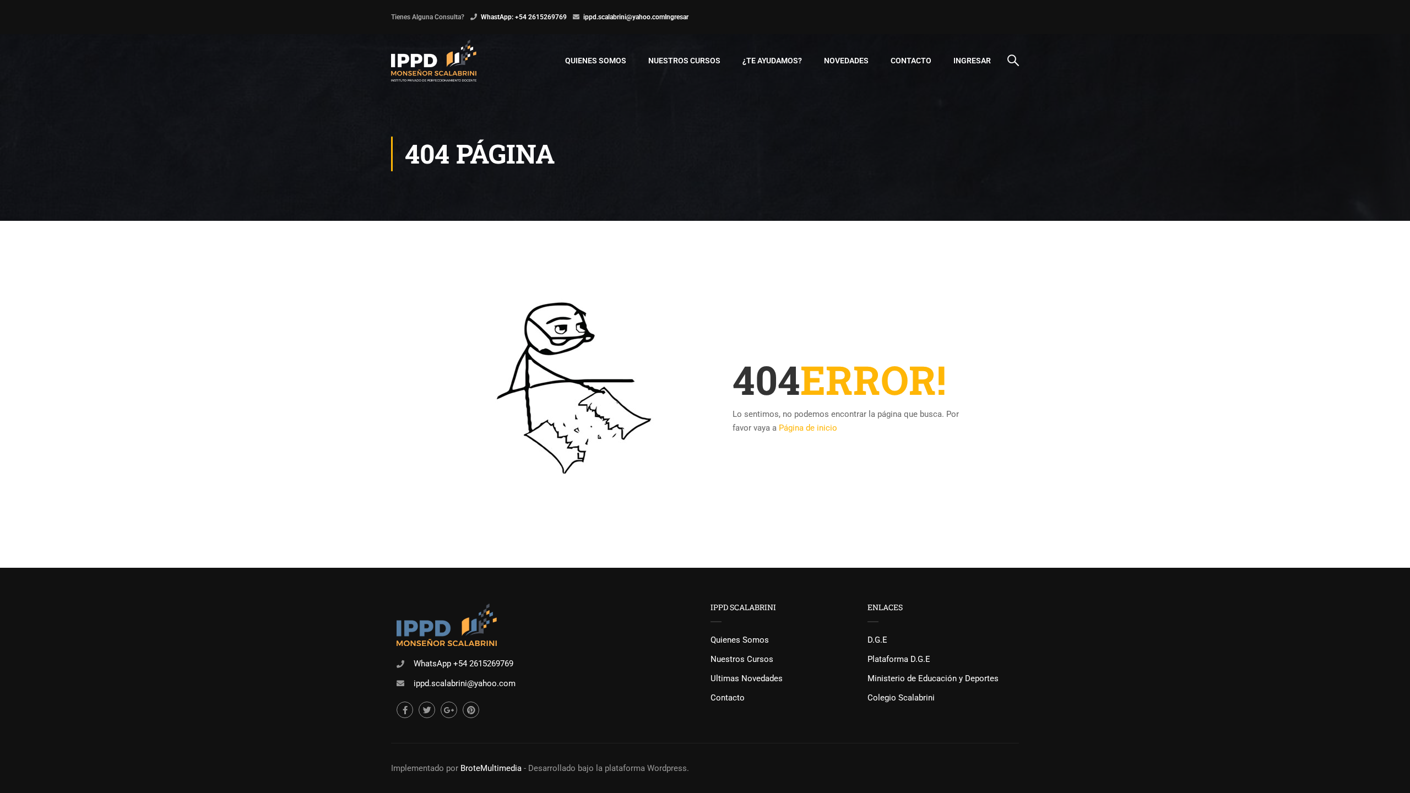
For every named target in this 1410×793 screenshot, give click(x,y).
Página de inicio (808, 428)
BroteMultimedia (491, 768)
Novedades (846, 60)
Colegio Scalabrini (901, 698)
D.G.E (877, 640)
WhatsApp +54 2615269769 (463, 664)
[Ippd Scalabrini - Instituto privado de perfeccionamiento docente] (433, 61)
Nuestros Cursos (684, 60)
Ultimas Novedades (747, 678)
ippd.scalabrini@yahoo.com (624, 17)
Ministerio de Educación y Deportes (933, 678)
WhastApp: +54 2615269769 (524, 17)
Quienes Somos (595, 60)
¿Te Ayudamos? (772, 60)
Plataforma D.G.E (898, 659)
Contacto (911, 60)
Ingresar (676, 17)
